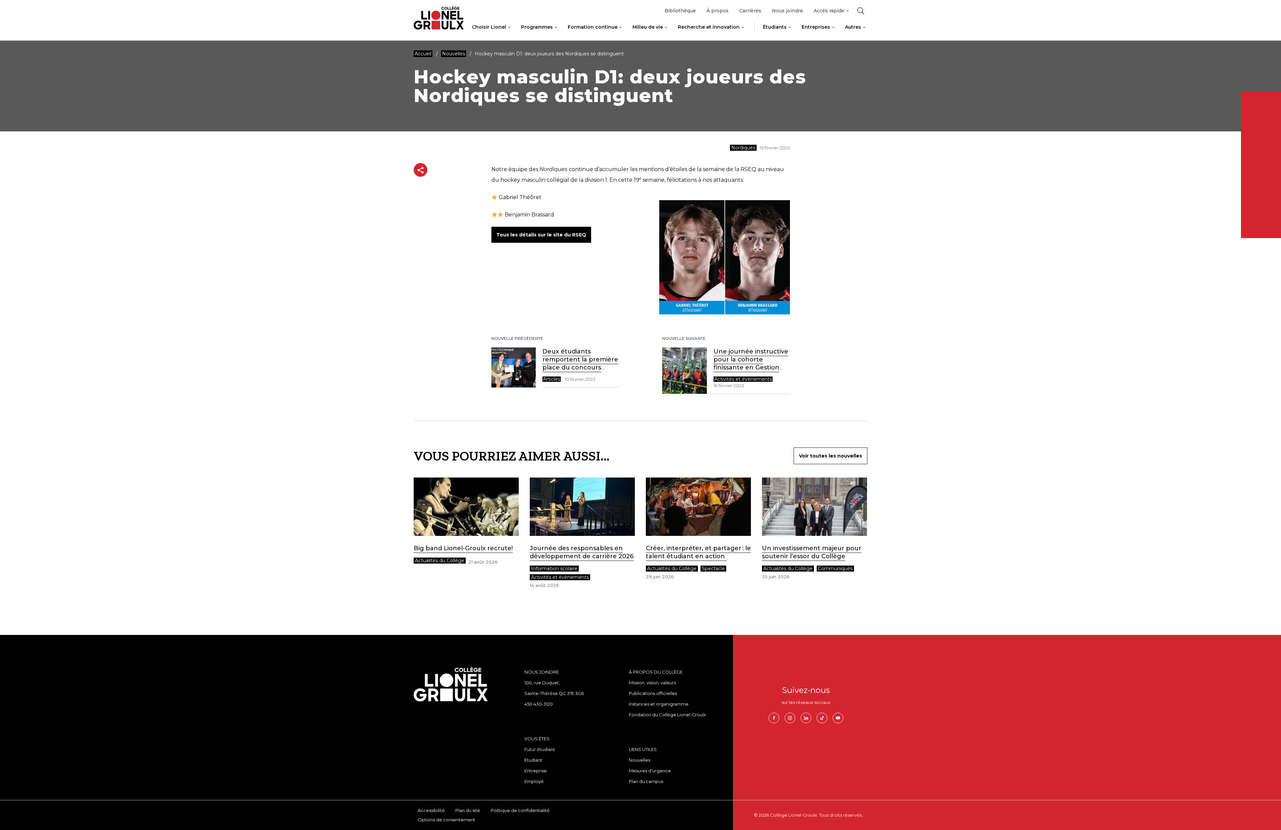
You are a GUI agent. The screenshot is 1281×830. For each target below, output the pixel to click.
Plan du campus (646, 781)
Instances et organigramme (659, 704)
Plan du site (467, 810)
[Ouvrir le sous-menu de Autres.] (864, 32)
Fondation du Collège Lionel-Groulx (667, 714)
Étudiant (533, 760)
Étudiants (775, 27)
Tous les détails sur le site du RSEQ (541, 235)
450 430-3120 (538, 704)
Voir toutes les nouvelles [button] (830, 456)
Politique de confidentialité (520, 810)
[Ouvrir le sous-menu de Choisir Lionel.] (509, 32)
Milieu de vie (647, 27)
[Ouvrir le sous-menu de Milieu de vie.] (666, 32)
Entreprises (816, 27)
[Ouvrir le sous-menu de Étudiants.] (790, 32)
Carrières (750, 11)
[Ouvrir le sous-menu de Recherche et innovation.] (743, 32)
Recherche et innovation (709, 27)
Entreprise (535, 770)
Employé (534, 781)
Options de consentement (446, 819)
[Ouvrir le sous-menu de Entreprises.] (833, 32)
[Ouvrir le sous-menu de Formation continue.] (620, 32)
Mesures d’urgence (650, 770)
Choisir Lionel (489, 27)
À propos (718, 11)
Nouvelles (639, 760)
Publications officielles (653, 693)
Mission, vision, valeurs (652, 682)
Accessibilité (431, 810)
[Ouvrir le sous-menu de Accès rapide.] (847, 11)
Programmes (537, 27)
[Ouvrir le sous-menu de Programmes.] (556, 32)
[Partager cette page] (420, 170)
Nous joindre (787, 11)
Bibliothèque (680, 11)
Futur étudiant (539, 749)
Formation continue (592, 27)
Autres (853, 27)
